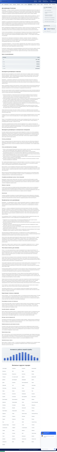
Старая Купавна (24, 427)
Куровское (4, 402)
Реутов (23, 419)
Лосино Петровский (35, 402)
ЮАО (13, 441)
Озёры (13, 413)
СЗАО (23, 424)
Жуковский (4, 385)
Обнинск (33, 410)
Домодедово (24, 379)
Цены (50, 4)
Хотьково (13, 433)
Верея (23, 371)
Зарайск (23, 385)
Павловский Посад (35, 413)
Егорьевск (13, 382)
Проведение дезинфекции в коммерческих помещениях (49, 15)
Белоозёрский (34, 368)
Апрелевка (14, 368)
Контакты (53, 4)
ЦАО (22, 433)
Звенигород (33, 385)
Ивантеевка (14, 388)
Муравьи (18, 4)
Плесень (35, 4)
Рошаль (33, 419)
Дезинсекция (6, 4)
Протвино (23, 416)
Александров (5, 368)
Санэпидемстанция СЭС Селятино (25, 449)
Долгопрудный (14, 379)
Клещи (22, 4)
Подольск (13, 416)
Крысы (38, 4)
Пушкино (33, 416)
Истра (23, 388)
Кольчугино (14, 393)
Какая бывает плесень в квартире (49, 21)
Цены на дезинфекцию (48, 10)
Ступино (33, 427)
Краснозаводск (5, 399)
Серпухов (13, 424)
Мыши (42, 4)
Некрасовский (14, 410)
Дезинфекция (30, 4)
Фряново (33, 430)
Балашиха (23, 368)
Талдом (4, 430)
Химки (3, 433)
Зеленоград (4, 388)
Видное (33, 371)
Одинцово (4, 413)
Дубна (3, 382)
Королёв (4, 396)
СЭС (2, 4)
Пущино (4, 419)
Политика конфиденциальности (34, 449)
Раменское (14, 419)
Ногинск (23, 410)
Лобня (23, 402)
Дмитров (4, 379)
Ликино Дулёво (14, 402)
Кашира (33, 388)
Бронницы (4, 371)
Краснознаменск (14, 399)
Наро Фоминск (5, 410)
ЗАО (13, 385)
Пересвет (4, 416)
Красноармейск (24, 396)
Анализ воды (46, 4)
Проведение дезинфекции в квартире (49, 12)
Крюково (23, 399)
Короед (26, 4)
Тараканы (14, 4)
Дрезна (33, 379)
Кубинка (33, 399)
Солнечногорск (5, 427)
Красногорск (34, 396)
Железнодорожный (25, 382)
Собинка (33, 424)
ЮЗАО (33, 441)
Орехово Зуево (24, 413)
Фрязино (23, 430)
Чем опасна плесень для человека (49, 19)
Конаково (33, 393)
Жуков (33, 382)
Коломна (4, 393)
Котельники (14, 396)
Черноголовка (34, 433)
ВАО (13, 371)
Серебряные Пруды (6, 424)
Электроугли (4, 441)
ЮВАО (23, 441)
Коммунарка (24, 393)
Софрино (13, 427)
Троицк (13, 430)
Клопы (11, 4)
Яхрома (4, 444)
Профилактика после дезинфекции (49, 17)
